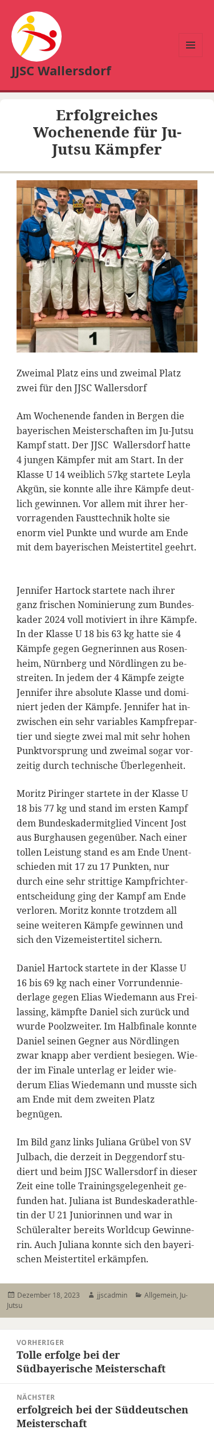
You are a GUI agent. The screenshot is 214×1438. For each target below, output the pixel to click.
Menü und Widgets (191, 56)
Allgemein (160, 1295)
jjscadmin (112, 1295)
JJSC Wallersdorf (61, 70)
